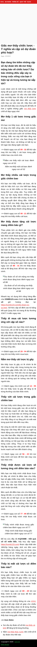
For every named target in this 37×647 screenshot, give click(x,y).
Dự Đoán (8, 2)
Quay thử (23, 2)
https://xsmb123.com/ (10, 544)
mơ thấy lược (30, 109)
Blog (29, 2)
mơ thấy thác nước (15, 632)
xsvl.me (17, 642)
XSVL (2, 2)
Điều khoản (5, 644)
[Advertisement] (18, 23)
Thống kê (15, 2)
